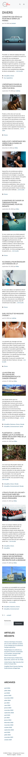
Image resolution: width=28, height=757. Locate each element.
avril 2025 (7, 693)
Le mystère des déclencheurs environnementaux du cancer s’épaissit (11, 375)
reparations (9, 78)
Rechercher (18, 623)
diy (5, 78)
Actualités (7, 75)
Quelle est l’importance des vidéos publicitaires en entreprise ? (14, 143)
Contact (19, 754)
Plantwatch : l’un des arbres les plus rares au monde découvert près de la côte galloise (14, 436)
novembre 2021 (8, 737)
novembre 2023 (8, 710)
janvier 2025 (7, 695)
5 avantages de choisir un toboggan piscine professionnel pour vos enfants (13, 203)
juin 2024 (7, 703)
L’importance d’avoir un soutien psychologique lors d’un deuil (12, 86)
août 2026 (7, 688)
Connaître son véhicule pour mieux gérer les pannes (12, 19)
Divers (12, 75)
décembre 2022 (8, 722)
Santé (21, 426)
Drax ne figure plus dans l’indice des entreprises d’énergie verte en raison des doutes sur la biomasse (13, 557)
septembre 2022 (9, 730)
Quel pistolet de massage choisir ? (13, 314)
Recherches (7, 620)
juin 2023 (7, 717)
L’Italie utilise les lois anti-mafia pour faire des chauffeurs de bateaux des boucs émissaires (14, 495)
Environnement (14, 426)
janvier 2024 (7, 707)
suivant (8, 615)
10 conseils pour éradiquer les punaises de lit (13, 263)
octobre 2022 (8, 727)
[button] (20, 4)
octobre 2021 (8, 739)
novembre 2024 (8, 698)
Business (13, 424)
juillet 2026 (7, 690)
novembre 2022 (8, 725)
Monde (22, 424)
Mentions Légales (11, 754)
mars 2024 (7, 705)
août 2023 (7, 715)
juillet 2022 (7, 735)
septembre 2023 (9, 712)
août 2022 (7, 732)
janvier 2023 (7, 720)
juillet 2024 (7, 700)
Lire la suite (19, 71)
